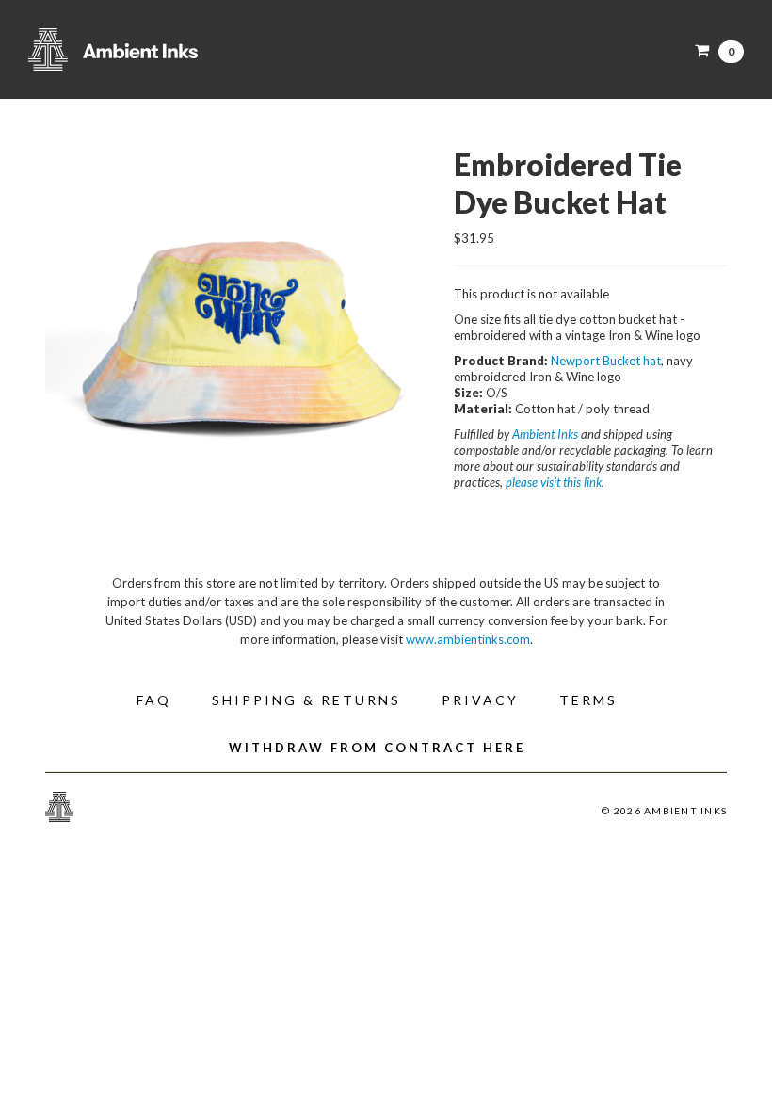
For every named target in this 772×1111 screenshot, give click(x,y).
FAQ (154, 700)
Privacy (480, 700)
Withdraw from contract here (377, 747)
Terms (588, 700)
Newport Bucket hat (606, 360)
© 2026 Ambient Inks (664, 810)
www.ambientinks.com (468, 639)
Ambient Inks (216, 49)
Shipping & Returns (306, 700)
